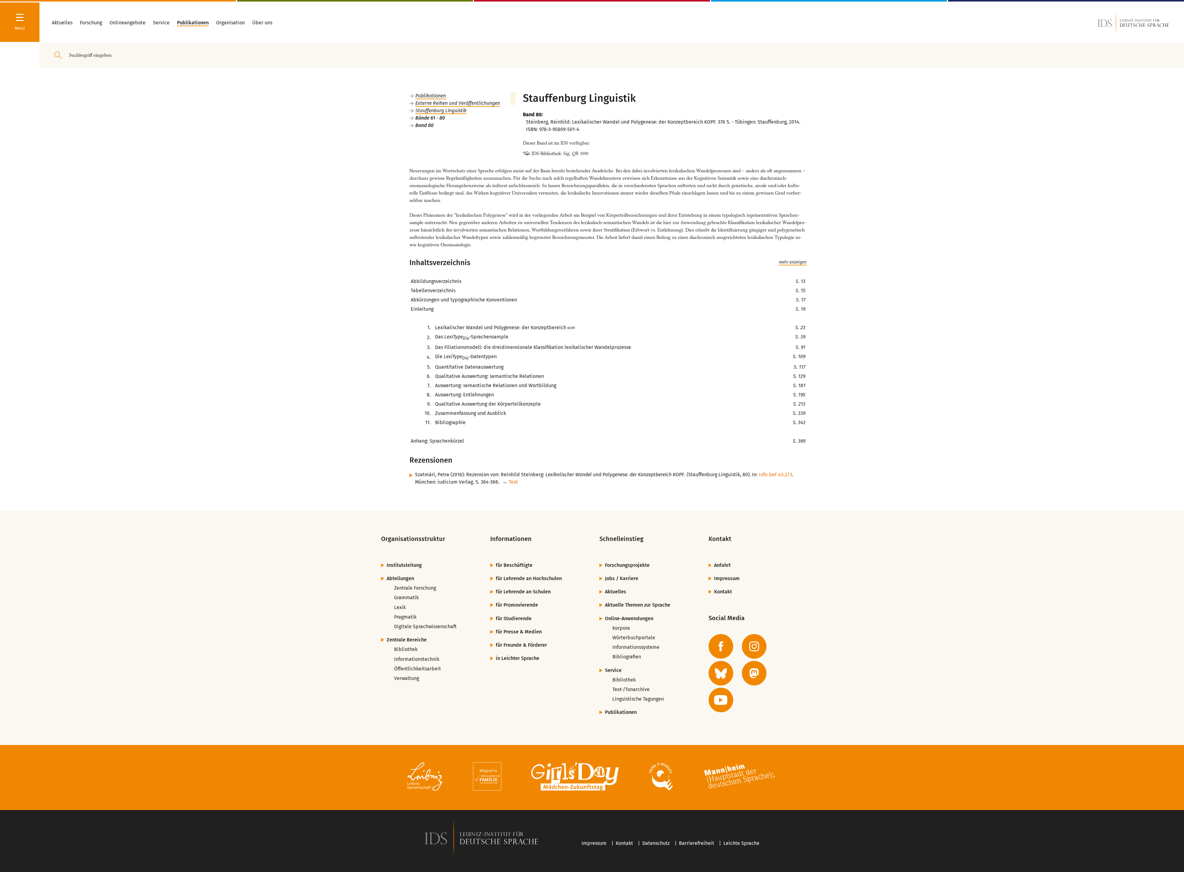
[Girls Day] (575, 777)
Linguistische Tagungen (638, 699)
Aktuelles (615, 592)
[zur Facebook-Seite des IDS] (721, 646)
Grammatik (406, 597)
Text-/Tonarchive (631, 689)
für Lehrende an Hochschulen (529, 578)
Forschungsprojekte (627, 565)
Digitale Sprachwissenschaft (425, 626)
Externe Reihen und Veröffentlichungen (457, 103)
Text (513, 482)
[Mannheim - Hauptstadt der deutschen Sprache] (739, 777)
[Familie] (487, 777)
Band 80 (424, 125)
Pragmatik (405, 617)
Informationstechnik (416, 659)
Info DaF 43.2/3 (775, 474)
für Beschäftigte (514, 565)
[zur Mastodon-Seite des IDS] (754, 673)
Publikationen (430, 96)
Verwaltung (406, 678)
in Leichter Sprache (517, 658)
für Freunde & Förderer (521, 645)
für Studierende (514, 618)
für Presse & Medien (519, 632)
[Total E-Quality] (660, 777)
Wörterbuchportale (633, 638)
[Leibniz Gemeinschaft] (425, 777)
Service (613, 670)
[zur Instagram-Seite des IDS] (754, 646)
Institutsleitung (404, 565)
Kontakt (723, 592)
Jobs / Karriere (621, 578)
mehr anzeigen (793, 262)
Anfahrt (722, 565)
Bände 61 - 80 (430, 118)
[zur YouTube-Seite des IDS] (721, 700)
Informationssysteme (636, 647)
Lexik (400, 607)
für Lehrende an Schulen (523, 592)
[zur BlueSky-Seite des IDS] (721, 673)
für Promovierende (517, 605)
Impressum (727, 578)
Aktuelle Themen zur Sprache (637, 605)
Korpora (621, 628)
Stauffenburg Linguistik (441, 110)
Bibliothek (405, 649)
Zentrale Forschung (415, 588)
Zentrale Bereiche (407, 640)
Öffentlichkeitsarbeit (417, 669)
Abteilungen (400, 578)
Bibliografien (626, 657)
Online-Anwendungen (629, 618)
